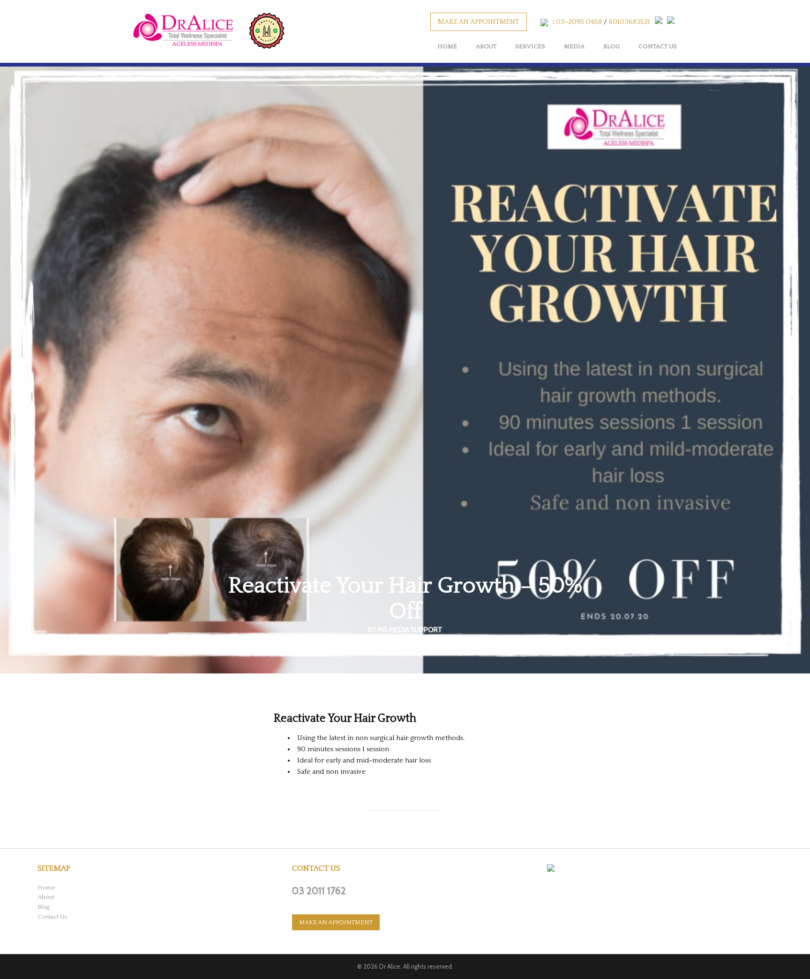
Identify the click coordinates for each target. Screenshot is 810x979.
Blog (44, 907)
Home (447, 46)
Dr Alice (389, 966)
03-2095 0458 (579, 22)
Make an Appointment (478, 22)
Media (574, 46)
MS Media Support (410, 630)
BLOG (611, 46)
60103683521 (629, 22)
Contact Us (657, 46)
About (486, 46)
